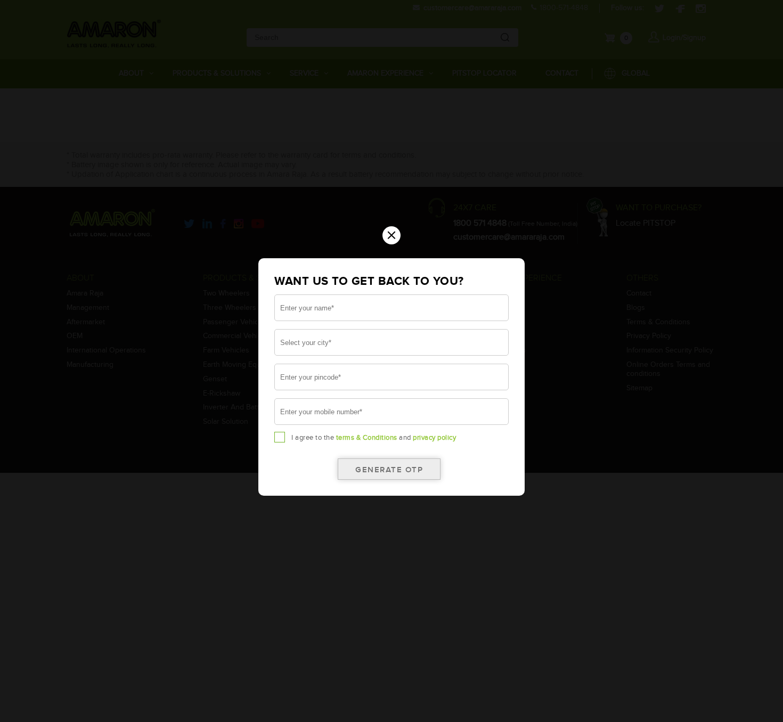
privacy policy (434, 437)
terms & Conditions (366, 437)
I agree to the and (373, 437)
